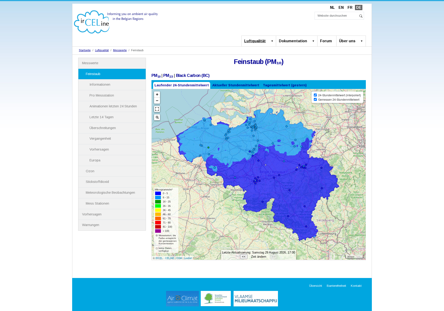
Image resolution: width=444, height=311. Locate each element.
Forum (326, 41)
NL (332, 7)
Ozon (90, 171)
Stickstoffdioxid (97, 182)
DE (358, 7)
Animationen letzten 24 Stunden (113, 106)
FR (350, 7)
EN (341, 7)
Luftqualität (255, 41)
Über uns (347, 41)
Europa (94, 160)
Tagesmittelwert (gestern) (285, 85)
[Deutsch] (116, 21)
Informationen (99, 84)
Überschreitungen (102, 128)
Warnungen (90, 225)
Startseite (85, 50)
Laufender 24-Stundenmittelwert (181, 85)
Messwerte (120, 50)
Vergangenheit (100, 138)
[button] (273, 41)
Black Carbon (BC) (193, 75)
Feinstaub (93, 74)
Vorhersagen (99, 149)
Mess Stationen (97, 203)
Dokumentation (293, 41)
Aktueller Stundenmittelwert (235, 85)
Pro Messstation (101, 95)
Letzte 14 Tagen (101, 117)
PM (155, 75)
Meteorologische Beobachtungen (110, 192)
